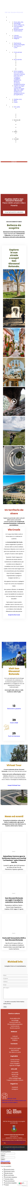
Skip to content (5, 1161)
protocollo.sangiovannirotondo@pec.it (15, 1143)
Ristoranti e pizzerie (14, 709)
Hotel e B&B (14, 723)
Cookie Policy (17, 1149)
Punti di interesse (14, 736)
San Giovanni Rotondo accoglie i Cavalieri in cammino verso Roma (14, 900)
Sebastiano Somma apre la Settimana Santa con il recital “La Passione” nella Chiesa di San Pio (14, 859)
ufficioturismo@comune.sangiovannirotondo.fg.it (14, 1141)
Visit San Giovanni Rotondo (14, 12)
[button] (5, 1163)
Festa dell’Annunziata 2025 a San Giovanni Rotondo (14, 939)
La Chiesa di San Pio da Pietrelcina (14, 499)
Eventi (13, 851)
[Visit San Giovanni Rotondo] (14, 9)
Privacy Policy (10, 1149)
